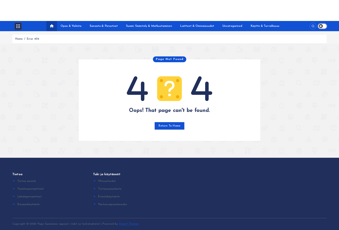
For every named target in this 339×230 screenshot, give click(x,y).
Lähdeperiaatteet (29, 196)
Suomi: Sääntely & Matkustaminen (149, 26)
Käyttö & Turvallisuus (265, 26)
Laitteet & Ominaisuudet (197, 26)
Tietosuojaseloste (109, 189)
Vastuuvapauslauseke (112, 204)
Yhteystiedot (107, 181)
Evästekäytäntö (109, 196)
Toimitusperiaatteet (30, 189)
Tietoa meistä (26, 181)
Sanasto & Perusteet (104, 26)
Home (19, 39)
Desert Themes (129, 224)
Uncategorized (232, 26)
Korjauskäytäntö (28, 204)
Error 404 (33, 39)
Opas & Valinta (71, 26)
